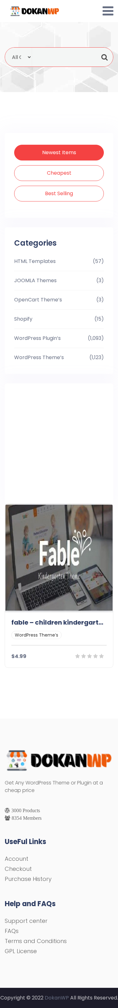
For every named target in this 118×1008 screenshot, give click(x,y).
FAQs (12, 931)
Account (16, 859)
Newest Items (59, 152)
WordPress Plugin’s (37, 338)
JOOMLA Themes (35, 280)
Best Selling (59, 193)
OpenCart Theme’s (38, 299)
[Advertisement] (61, 442)
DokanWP (57, 997)
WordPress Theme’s (39, 357)
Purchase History (28, 879)
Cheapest (59, 173)
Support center (26, 921)
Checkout (18, 869)
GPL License (21, 951)
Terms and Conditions (36, 941)
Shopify (23, 319)
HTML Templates (35, 261)
